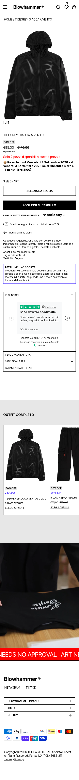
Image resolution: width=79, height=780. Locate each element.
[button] (74, 7)
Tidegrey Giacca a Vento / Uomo (25, 498)
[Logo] (28, 7)
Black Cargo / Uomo (63, 498)
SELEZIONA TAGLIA (40, 190)
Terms (8, 759)
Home (8, 19)
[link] (39, 595)
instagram (12, 687)
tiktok (31, 687)
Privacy (19, 759)
